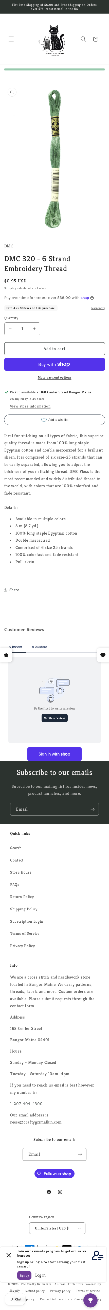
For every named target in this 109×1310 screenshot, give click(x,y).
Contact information (54, 1299)
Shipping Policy (24, 909)
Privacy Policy (22, 945)
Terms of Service (25, 933)
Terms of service (88, 1291)
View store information (30, 406)
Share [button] (14, 589)
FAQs (14, 884)
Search (16, 847)
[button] (11, 39)
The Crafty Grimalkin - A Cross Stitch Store (52, 1284)
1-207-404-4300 (26, 1103)
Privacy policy (60, 1291)
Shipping (10, 288)
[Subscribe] (92, 809)
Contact (17, 860)
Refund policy (35, 1291)
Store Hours (20, 872)
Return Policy (22, 896)
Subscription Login (26, 921)
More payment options (54, 377)
